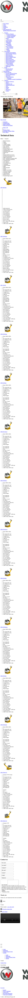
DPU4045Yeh (3, 187)
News (7, 86)
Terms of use (5, 992)
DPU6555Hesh (4, 724)
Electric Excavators (10, 59)
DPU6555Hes (3, 676)
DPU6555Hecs (4, 480)
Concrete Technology (11, 35)
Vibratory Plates (10, 37)
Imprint (4, 990)
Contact (4, 26)
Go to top (2, 987)
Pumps (8, 50)
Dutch (14, 30)
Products (6, 32)
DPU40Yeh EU (4, 820)
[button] (7, 29)
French (11, 30)
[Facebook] (4, 967)
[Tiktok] (5, 967)
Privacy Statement (7, 991)
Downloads (8, 89)
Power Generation (9, 46)
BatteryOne (8, 66)
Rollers (7, 38)
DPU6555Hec (3, 383)
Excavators (9, 39)
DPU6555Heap (4, 334)
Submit (3, 890)
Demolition (9, 45)
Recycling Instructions (7, 993)
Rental (5, 67)
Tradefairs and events (10, 85)
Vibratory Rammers (11, 36)
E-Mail (3, 875)
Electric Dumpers (9, 63)
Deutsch (8, 30)
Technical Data (6, 123)
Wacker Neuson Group (8, 951)
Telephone (4, 877)
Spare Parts (8, 75)
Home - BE (5, 127)
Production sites (9, 83)
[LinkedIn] (8, 967)
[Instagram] (3, 967)
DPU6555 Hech (4, 431)
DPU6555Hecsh (4, 529)
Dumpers (9, 43)
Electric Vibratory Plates (11, 57)
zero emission (7, 51)
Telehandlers (8, 42)
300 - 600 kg (5, 132)
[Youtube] (7, 967)
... (3, 128)
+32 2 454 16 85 (10, 906)
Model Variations (6, 124)
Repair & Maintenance (10, 74)
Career (4, 28)
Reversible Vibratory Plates (8, 131)
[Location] (1, 967)
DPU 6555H (3, 285)
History (7, 82)
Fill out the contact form (7, 909)
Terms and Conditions (7, 994)
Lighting (7, 49)
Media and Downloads (8, 125)
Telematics (9, 78)
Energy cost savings (10, 65)
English (5, 30)
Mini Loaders (8, 44)
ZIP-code (4, 870)
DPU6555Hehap (4, 627)
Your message (5, 884)
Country (3, 872)
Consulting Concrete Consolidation (14, 79)
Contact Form (3, 962)
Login (4, 24)
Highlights (5, 122)
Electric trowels (9, 54)
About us (6, 80)
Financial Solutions (10, 76)
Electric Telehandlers (10, 61)
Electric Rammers (9, 56)
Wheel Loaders (9, 40)
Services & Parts (7, 72)
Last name (4, 865)
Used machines (6, 71)
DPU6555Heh (4, 578)
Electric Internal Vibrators (11, 53)
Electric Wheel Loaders (10, 60)
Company (4, 867)
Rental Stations (9, 70)
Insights (7, 87)
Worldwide (5, 27)
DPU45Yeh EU (4, 772)
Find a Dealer (6, 23)
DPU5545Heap (4, 236)
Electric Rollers (9, 58)
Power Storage (10, 47)
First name (4, 862)
